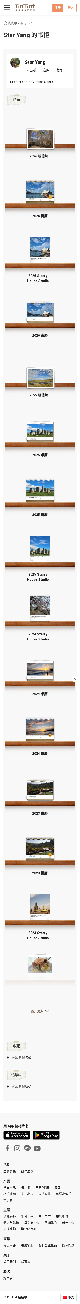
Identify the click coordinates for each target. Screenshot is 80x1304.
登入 (71, 7)
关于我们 (9, 1261)
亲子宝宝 (44, 1216)
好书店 (8, 1278)
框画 (57, 1187)
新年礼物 (68, 1222)
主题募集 (9, 1171)
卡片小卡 (27, 1194)
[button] (40, 137)
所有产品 (9, 1187)
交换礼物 (9, 1229)
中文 (71, 1297)
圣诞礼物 (51, 1222)
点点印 (12, 23)
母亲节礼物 (32, 1222)
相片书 (25, 1187)
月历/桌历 (42, 1187)
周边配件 (44, 1194)
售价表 (8, 1200)
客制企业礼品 (47, 1245)
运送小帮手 (63, 1194)
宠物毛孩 (62, 1216)
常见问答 (9, 1245)
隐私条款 (68, 1245)
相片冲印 (9, 1194)
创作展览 (27, 1171)
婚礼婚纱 (9, 1216)
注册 (58, 7)
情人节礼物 (11, 1222)
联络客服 (27, 1245)
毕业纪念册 (28, 1229)
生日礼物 (27, 1216)
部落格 (25, 1261)
